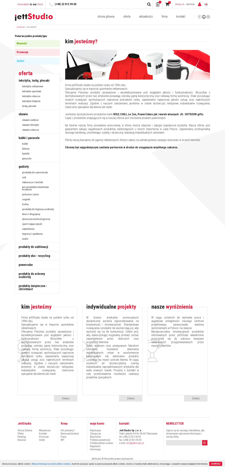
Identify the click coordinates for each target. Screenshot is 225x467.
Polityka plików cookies (101, 443)
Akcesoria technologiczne (36, 219)
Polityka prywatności (100, 439)
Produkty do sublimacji (33, 247)
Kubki (25, 144)
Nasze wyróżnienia (70, 433)
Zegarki (26, 199)
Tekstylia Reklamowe (32, 86)
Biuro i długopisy (31, 214)
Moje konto (95, 436)
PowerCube (26, 265)
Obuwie (23, 114)
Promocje (22, 52)
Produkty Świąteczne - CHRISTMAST (33, 287)
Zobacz (65, 398)
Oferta (126, 16)
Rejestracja (190, 4)
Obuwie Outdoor (30, 120)
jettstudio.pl (21, 27)
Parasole (26, 158)
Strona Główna (105, 16)
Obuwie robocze (30, 130)
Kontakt (180, 16)
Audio (25, 239)
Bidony (25, 148)
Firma (165, 16)
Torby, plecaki (29, 106)
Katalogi (22, 436)
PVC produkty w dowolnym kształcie (35, 188)
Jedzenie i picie (30, 194)
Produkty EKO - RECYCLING (34, 256)
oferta (26, 73)
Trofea (25, 204)
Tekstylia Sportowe (31, 91)
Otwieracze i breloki (32, 182)
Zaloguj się (179, 4)
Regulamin (95, 446)
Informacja (95, 449)
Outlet (20, 61)
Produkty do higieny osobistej (38, 209)
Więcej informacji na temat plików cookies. (51, 464)
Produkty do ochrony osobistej (32, 275)
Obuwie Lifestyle (30, 125)
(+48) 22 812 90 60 (65, 4)
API (62, 439)
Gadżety (24, 166)
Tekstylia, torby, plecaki (34, 80)
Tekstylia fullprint (31, 101)
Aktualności (146, 16)
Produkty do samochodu (35, 172)
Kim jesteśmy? (32, 27)
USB (24, 177)
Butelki (26, 153)
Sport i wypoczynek (32, 224)
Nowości (22, 43)
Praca (63, 436)
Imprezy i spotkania (32, 234)
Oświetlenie (28, 229)
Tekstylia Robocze (31, 96)
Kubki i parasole (29, 138)
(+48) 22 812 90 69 (132, 439)
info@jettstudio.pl (135, 443)
